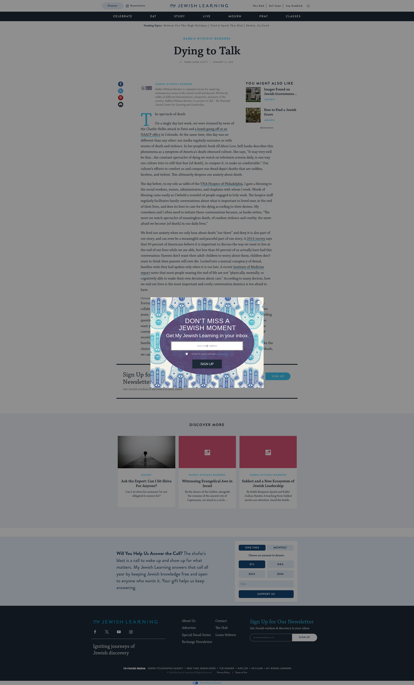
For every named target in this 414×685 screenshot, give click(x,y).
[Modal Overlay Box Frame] (207, 342)
